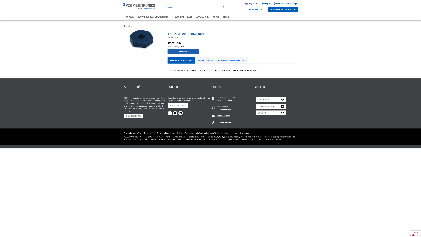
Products (129, 16)
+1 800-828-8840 (255, 9)
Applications (202, 16)
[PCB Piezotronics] (139, 6)
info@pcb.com (223, 116)
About (216, 16)
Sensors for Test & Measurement (153, 16)
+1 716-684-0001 (224, 109)
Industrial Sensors (183, 16)
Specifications (205, 60)
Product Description (181, 60)
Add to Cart (183, 51)
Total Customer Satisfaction (283, 9)
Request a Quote (283, 3)
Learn (226, 16)
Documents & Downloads (232, 60)
